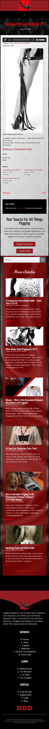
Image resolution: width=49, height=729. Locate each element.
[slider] (42, 40)
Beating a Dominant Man (17, 149)
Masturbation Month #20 (11, 170)
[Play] (5, 40)
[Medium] (24, 708)
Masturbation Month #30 (33, 170)
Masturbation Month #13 (11, 178)
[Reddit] (19, 708)
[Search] (42, 260)
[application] (24, 40)
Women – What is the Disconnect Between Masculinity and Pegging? (24, 401)
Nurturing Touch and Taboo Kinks (20, 547)
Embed (27, 43)
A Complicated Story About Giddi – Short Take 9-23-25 (24, 302)
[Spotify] (30, 708)
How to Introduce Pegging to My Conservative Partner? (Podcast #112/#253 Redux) (20, 496)
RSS (12, 46)
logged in (21, 208)
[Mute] (37, 40)
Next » (31, 571)
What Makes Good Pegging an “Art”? (21, 349)
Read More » (10, 321)
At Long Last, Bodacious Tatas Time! (21, 448)
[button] (24, 14)
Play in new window (16, 43)
